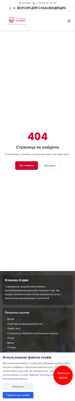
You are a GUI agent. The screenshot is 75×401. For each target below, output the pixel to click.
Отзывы (11, 347)
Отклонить (18, 386)
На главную (26, 165)
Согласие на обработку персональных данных (32, 333)
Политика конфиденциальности (24, 323)
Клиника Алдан (16, 280)
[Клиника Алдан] (17, 21)
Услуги (10, 338)
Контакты (26, 3)
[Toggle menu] (69, 21)
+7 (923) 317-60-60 (46, 3)
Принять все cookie (18, 395)
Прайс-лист (14, 328)
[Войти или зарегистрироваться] (10, 8)
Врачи (10, 319)
